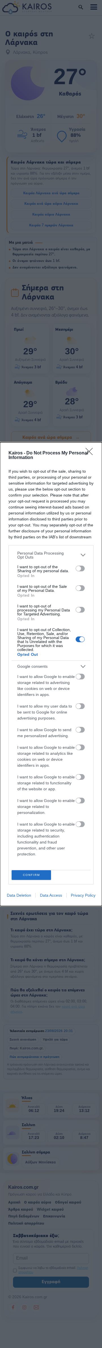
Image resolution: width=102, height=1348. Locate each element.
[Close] (91, 453)
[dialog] (51, 674)
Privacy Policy (83, 895)
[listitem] (51, 555)
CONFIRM (31, 874)
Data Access (51, 895)
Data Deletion (19, 895)
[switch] (80, 568)
